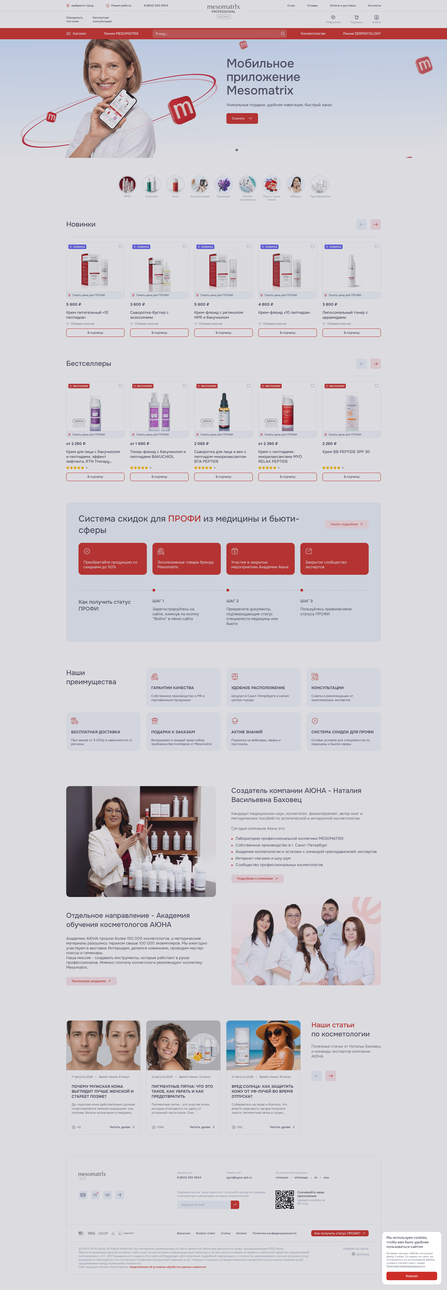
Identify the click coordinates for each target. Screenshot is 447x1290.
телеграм (282, 1177)
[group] (263, 687)
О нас (291, 5)
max (326, 1177)
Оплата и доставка (343, 5)
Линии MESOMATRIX (121, 33)
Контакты (374, 5)
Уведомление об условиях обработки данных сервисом (168, 1267)
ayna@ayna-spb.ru (239, 1177)
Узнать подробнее (344, 524)
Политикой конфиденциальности (405, 1266)
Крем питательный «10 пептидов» (87, 315)
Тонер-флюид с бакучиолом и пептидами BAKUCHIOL (158, 454)
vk (315, 1177)
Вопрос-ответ (205, 1233)
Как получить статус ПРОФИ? (337, 1233)
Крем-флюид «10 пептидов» (284, 312)
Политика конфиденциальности (274, 1233)
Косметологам (313, 33)
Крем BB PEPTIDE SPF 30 (346, 451)
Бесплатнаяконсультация (102, 19)
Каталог (79, 33)
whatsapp (301, 1177)
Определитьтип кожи (74, 19)
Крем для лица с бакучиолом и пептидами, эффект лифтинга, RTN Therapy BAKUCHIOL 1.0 (93, 459)
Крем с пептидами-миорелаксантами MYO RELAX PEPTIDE (280, 456)
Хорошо (412, 1276)
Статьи (225, 1233)
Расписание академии (89, 981)
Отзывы (312, 5)
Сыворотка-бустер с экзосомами (149, 315)
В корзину (95, 333)
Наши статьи (332, 1025)
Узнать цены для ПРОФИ (88, 295)
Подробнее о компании (255, 878)
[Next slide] (375, 224)
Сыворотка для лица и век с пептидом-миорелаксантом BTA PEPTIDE (220, 456)
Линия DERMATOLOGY (362, 33)
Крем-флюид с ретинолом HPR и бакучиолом (218, 315)
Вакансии (183, 1233)
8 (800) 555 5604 (156, 5)
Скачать (238, 118)
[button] (227, 150)
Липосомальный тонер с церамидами (345, 315)
